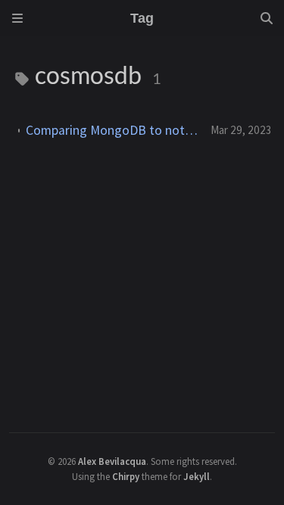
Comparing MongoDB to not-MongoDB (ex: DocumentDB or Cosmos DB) (112, 130)
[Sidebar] (17, 18)
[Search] (266, 18)
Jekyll (196, 476)
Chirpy (125, 476)
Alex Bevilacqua (112, 461)
